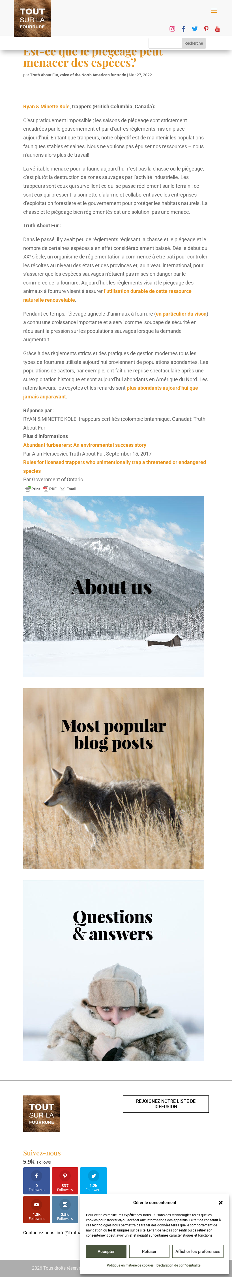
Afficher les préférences (197, 1251)
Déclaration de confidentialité (178, 1265)
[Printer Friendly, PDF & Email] (50, 488)
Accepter (106, 1251)
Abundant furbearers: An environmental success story (84, 445)
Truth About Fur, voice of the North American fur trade (78, 75)
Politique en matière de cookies (130, 1265)
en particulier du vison (181, 314)
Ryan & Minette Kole (46, 106)
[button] (221, 1202)
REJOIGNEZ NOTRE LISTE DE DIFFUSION (166, 1104)
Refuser (149, 1251)
